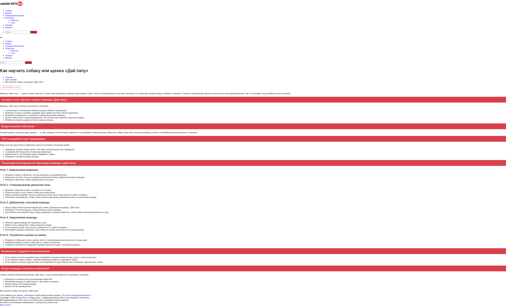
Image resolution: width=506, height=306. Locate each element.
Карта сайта (5, 305)
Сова (13, 22)
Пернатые (9, 18)
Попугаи (14, 20)
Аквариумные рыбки (14, 15)
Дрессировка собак (11, 87)
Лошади (9, 25)
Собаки (8, 11)
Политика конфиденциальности (76, 295)
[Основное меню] (1, 37)
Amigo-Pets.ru (22, 298)
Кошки (8, 13)
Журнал (8, 27)
